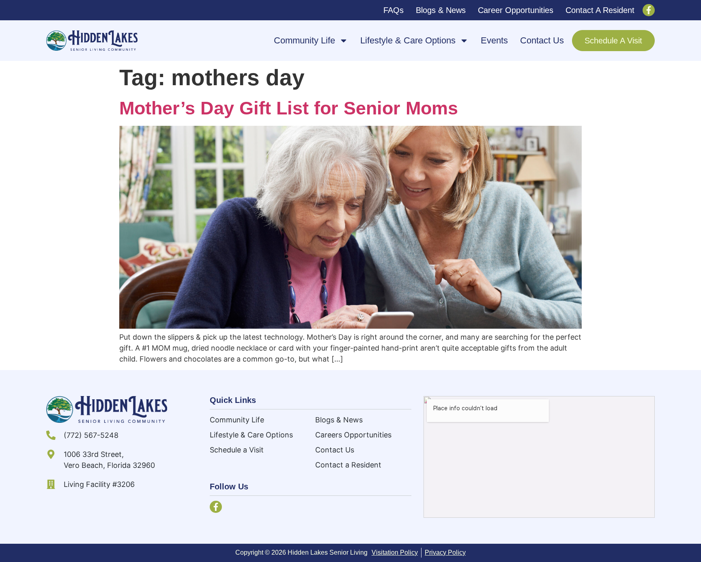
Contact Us (542, 40)
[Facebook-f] (649, 10)
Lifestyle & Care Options (408, 40)
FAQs (393, 10)
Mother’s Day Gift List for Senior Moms (288, 108)
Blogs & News (441, 10)
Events (494, 40)
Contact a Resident (600, 10)
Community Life (304, 40)
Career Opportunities (515, 10)
